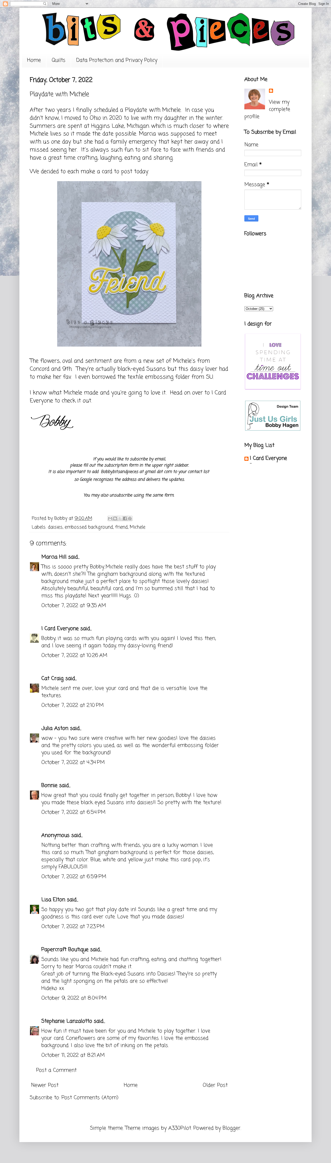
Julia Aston (54, 728)
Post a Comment (56, 1070)
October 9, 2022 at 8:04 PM (74, 998)
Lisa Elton (53, 900)
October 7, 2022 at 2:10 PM (72, 705)
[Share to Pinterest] (129, 518)
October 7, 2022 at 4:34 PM (73, 763)
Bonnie (49, 786)
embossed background (89, 527)
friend (121, 527)
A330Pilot (179, 1128)
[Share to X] (120, 518)
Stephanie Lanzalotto (66, 1021)
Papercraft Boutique (64, 950)
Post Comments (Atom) (90, 1098)
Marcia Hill (53, 557)
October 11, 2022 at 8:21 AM (73, 1055)
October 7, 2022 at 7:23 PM (72, 927)
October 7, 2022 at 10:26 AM (74, 656)
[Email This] (110, 518)
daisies (55, 527)
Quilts (58, 60)
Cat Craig (52, 679)
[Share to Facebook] (124, 518)
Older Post (215, 1085)
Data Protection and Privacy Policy (116, 60)
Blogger (231, 1128)
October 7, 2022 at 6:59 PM (73, 877)
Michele (171, 110)
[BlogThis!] (115, 518)
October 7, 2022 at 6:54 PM (73, 812)
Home (34, 60)
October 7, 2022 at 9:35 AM (73, 606)
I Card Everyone (60, 629)
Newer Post (44, 1085)
